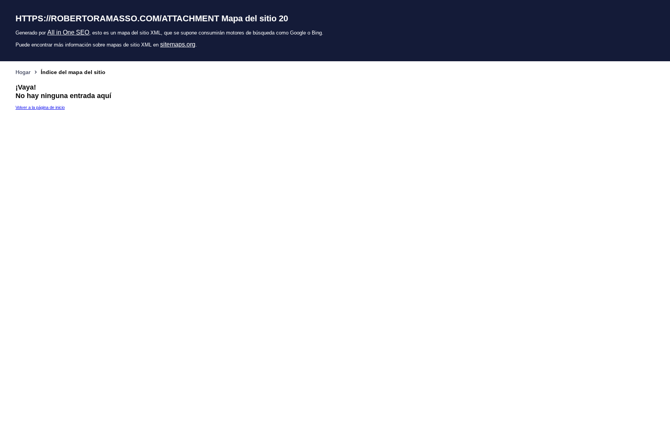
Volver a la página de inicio (40, 107)
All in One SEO (68, 32)
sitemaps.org (177, 44)
